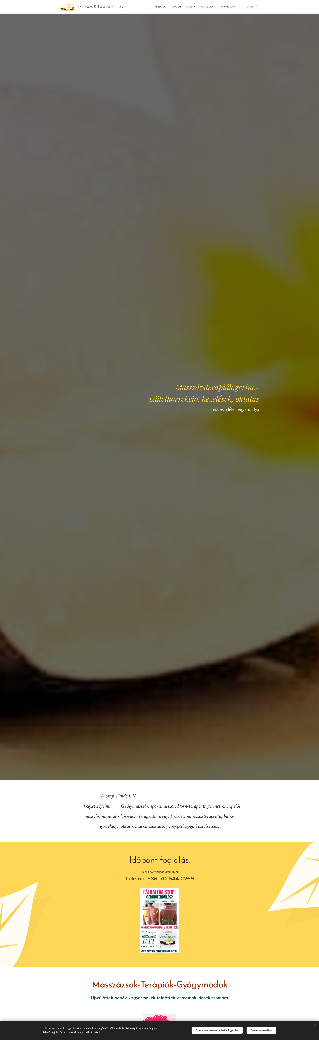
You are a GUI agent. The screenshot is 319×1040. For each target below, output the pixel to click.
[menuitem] (162, 7)
